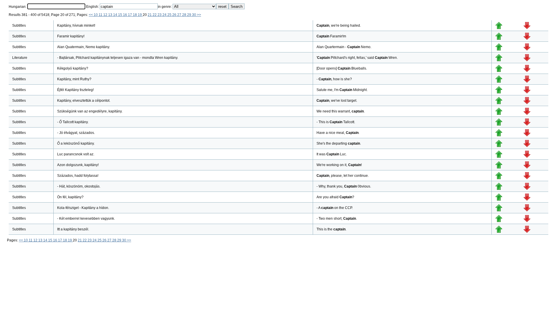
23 (160, 15)
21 (150, 15)
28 (184, 15)
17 (130, 15)
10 (96, 15)
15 (120, 15)
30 (194, 15)
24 (164, 15)
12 (105, 15)
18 (135, 15)
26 (174, 15)
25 (169, 15)
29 (189, 15)
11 (101, 15)
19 (140, 15)
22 (155, 15)
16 (125, 15)
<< (91, 15)
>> (199, 15)
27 (179, 15)
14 (115, 15)
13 (110, 15)
